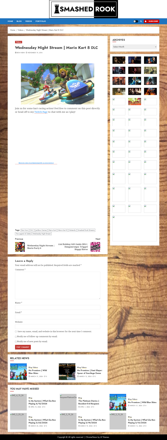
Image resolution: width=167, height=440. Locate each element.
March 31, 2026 (37, 377)
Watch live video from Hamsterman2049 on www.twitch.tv (36, 163)
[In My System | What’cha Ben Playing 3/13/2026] (118, 421)
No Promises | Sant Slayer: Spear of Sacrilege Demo (89, 371)
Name (18, 302)
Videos (28, 21)
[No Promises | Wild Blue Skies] (18, 371)
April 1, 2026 (85, 407)
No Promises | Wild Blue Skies (38, 371)
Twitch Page (41, 111)
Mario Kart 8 (62, 230)
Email (18, 312)
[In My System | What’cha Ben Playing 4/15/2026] (18, 402)
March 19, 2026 (86, 426)
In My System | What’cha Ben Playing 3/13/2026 (141, 421)
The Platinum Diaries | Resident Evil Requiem (88, 402)
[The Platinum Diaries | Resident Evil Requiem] (68, 402)
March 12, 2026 (85, 377)
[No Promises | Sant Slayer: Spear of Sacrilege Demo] (67, 371)
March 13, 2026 (136, 426)
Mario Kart (52, 230)
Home (10, 21)
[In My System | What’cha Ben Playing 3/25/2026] (18, 421)
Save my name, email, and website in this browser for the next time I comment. (55, 331)
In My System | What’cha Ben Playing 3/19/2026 (92, 421)
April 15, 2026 (36, 407)
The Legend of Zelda (23, 234)
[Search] (141, 21)
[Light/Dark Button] (135, 21)
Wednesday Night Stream (42, 234)
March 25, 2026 (37, 426)
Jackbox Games (41, 230)
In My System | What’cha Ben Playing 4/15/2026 (42, 402)
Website (19, 322)
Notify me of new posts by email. (32, 341)
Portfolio (41, 21)
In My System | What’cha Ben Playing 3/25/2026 (42, 421)
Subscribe (153, 21)
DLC (31, 230)
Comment (20, 269)
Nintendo (72, 230)
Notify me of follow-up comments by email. (37, 336)
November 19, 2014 (35, 53)
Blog (19, 21)
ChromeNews (91, 437)
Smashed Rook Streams (86, 230)
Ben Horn (21, 53)
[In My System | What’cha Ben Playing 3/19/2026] (68, 421)
